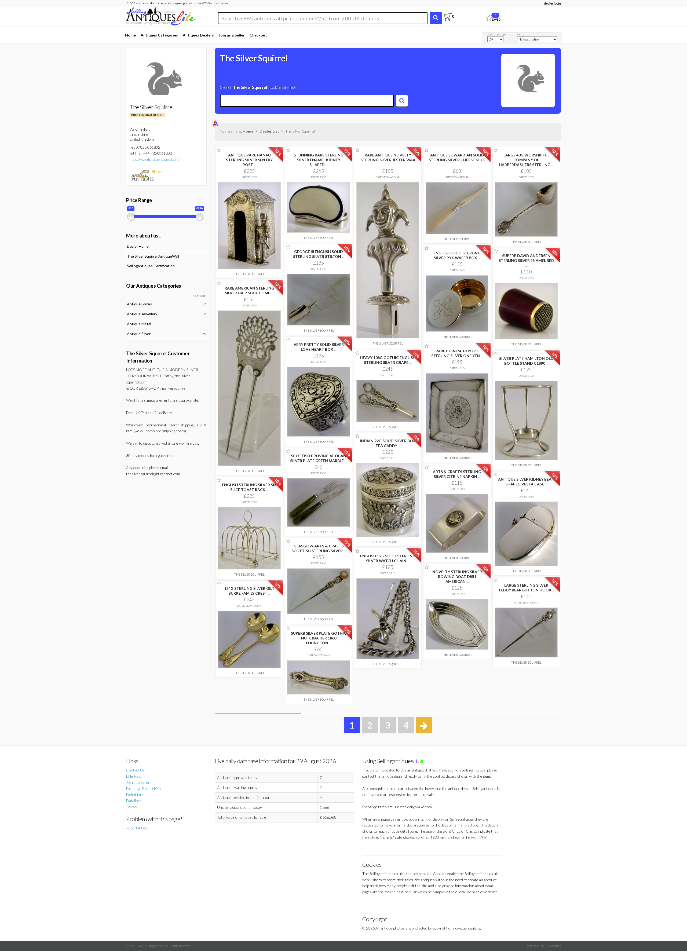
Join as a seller (138, 782)
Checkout (258, 35)
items (157, 171)
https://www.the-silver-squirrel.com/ (155, 160)
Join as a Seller (232, 35)
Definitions (135, 794)
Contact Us (135, 770)
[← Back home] (160, 15)
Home (130, 35)
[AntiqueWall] (142, 175)
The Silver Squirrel (249, 274)
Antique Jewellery (142, 314)
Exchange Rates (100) (143, 788)
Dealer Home (138, 246)
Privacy (132, 806)
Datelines (134, 800)
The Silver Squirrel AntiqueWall (153, 256)
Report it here (137, 828)
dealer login (552, 3)
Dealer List (269, 131)
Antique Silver (139, 333)
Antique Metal (139, 323)
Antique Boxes (139, 304)
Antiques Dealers (198, 35)
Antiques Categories (159, 35)
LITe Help (133, 776)
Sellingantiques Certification (151, 266)
